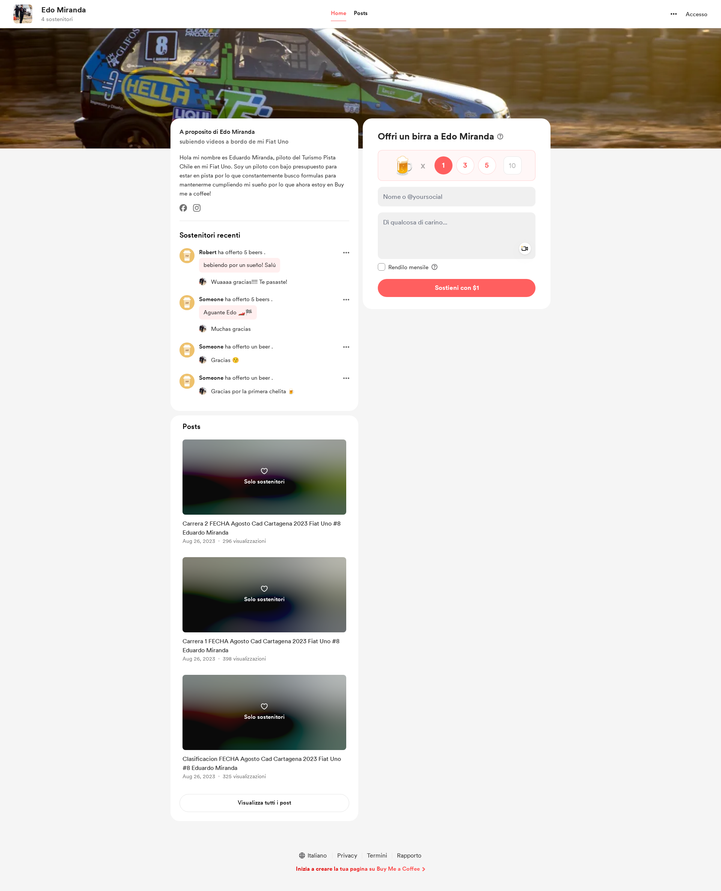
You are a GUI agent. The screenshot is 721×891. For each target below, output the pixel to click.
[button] (338, 14)
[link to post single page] (264, 493)
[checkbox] (403, 267)
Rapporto (409, 855)
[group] (264, 493)
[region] (457, 213)
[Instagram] (197, 208)
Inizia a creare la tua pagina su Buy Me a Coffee (358, 868)
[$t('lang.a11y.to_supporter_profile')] (203, 281)
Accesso (696, 14)
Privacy (347, 855)
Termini (377, 855)
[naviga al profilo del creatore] (23, 14)
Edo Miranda (63, 9)
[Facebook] (183, 208)
